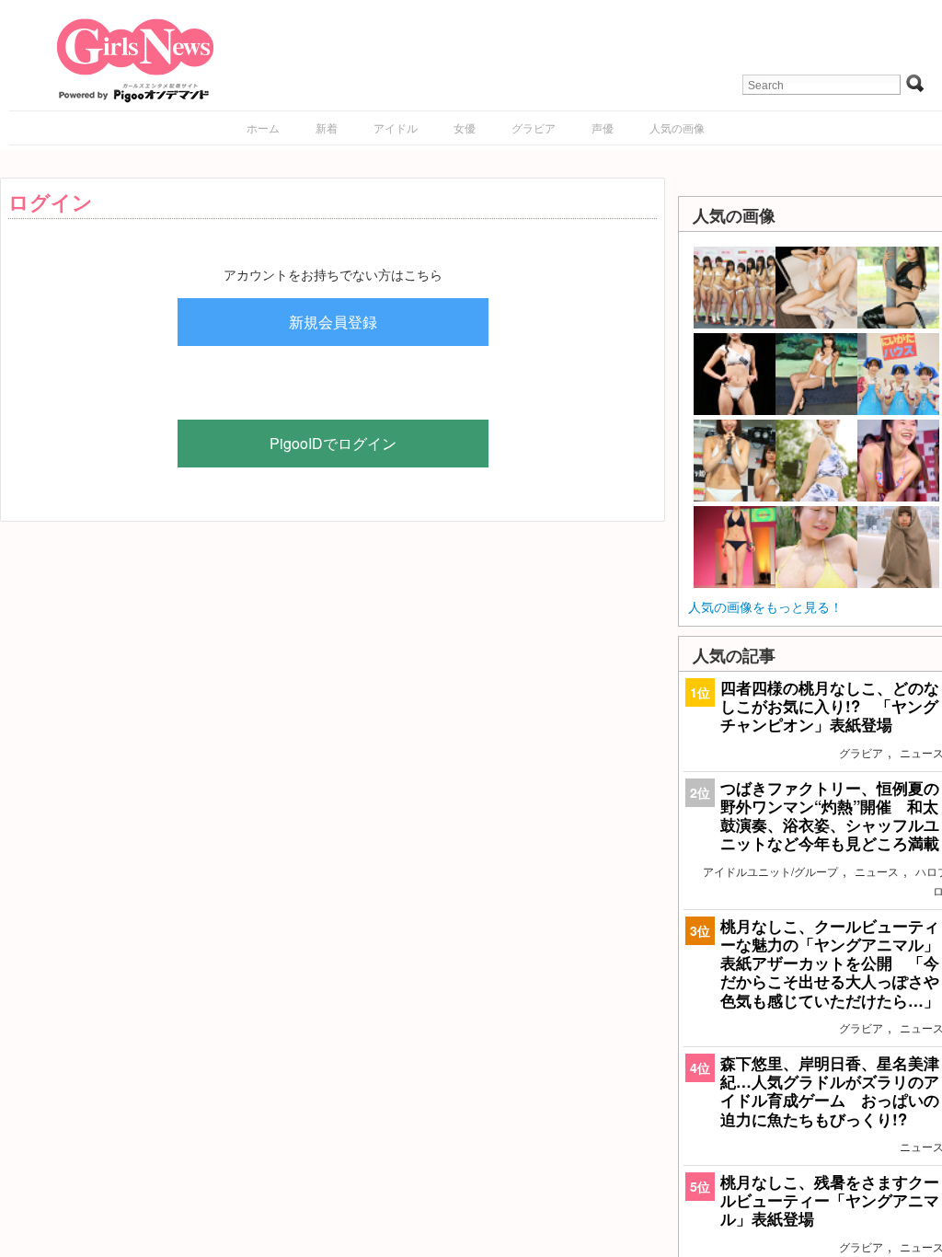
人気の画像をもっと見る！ (765, 606)
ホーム (263, 127)
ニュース (877, 871)
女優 (465, 127)
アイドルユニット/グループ (770, 871)
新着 (327, 127)
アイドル (395, 127)
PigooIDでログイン (333, 443)
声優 (603, 127)
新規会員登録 (333, 321)
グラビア (533, 127)
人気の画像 (677, 127)
